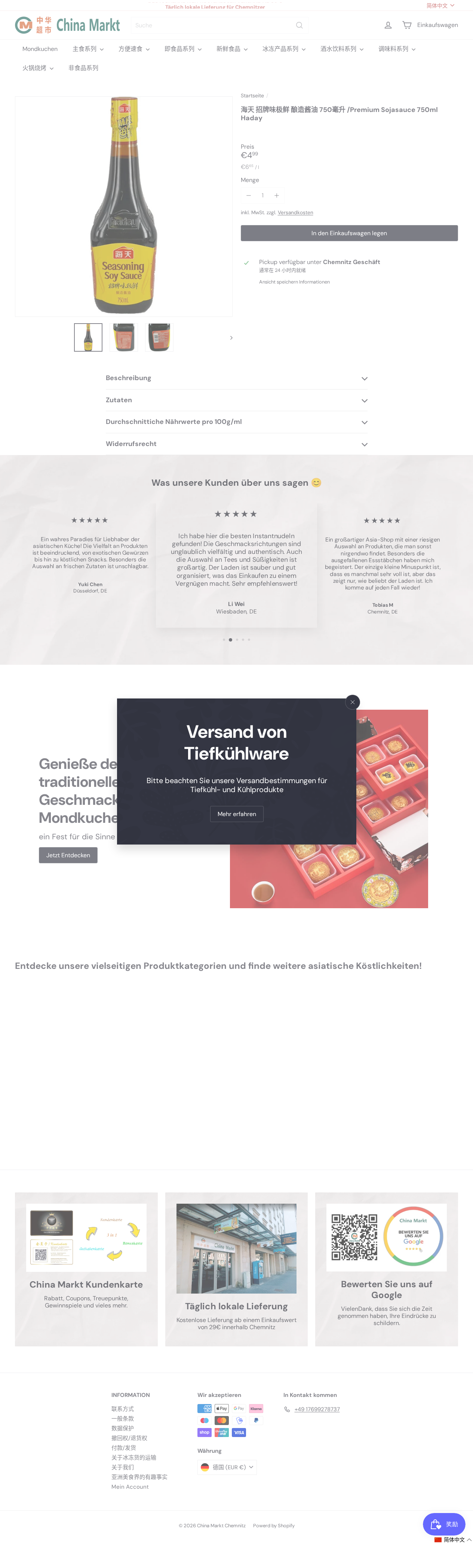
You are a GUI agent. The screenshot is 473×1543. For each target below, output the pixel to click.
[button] (453, 1540)
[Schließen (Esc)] (352, 702)
